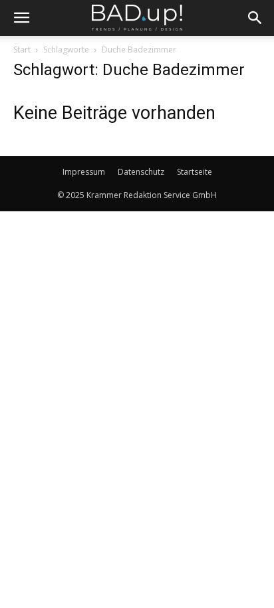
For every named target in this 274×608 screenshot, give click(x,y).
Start (22, 49)
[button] (21, 18)
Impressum (84, 171)
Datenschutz (141, 171)
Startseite (194, 171)
